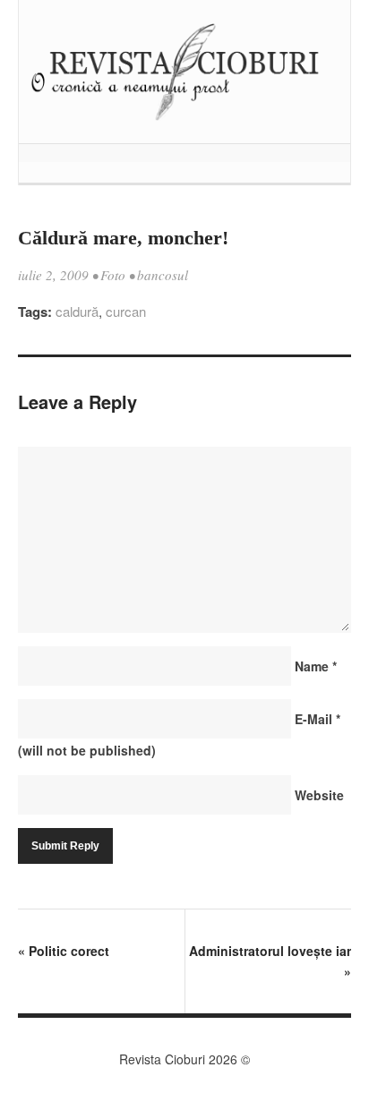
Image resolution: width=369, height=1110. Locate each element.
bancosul (162, 275)
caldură (77, 311)
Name (316, 666)
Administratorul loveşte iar (270, 961)
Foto (112, 275)
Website (319, 795)
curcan (126, 311)
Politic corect (63, 951)
